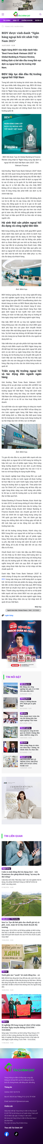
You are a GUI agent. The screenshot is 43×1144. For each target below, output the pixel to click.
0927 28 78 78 (15, 1092)
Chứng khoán (27, 20)
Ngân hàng (19, 26)
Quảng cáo (8, 1106)
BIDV (4, 579)
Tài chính (6, 20)
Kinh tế (16, 20)
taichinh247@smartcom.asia (19, 1101)
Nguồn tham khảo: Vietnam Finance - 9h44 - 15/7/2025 (23, 610)
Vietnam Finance (21, 165)
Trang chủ (9, 26)
